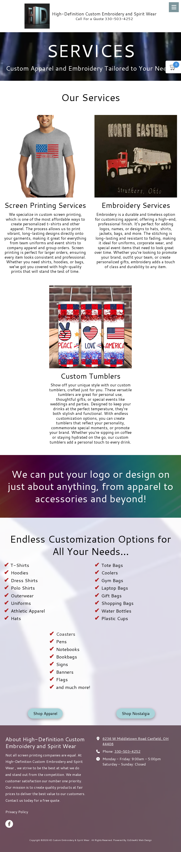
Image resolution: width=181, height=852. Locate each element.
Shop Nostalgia (136, 714)
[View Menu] (174, 7)
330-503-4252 (127, 751)
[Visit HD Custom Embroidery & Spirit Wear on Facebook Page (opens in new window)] (9, 824)
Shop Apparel (45, 714)
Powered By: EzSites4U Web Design (132, 840)
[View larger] (45, 156)
